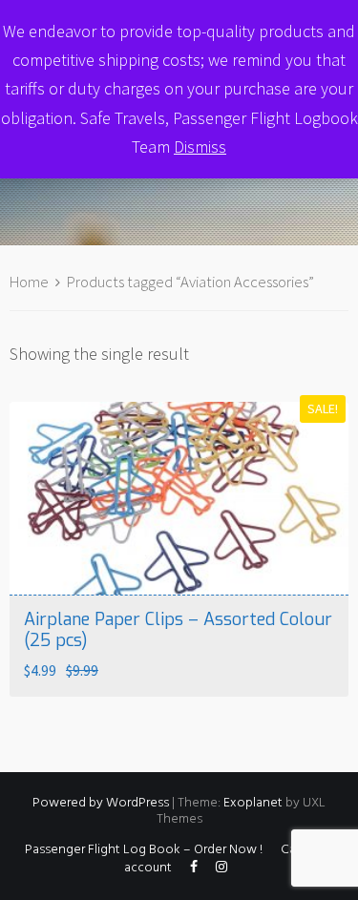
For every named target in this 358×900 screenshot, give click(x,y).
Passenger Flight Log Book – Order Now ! (144, 850)
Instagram (221, 871)
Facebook (194, 871)
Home (29, 282)
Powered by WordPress (100, 803)
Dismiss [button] (200, 146)
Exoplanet (253, 803)
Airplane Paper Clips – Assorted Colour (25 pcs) (178, 630)
